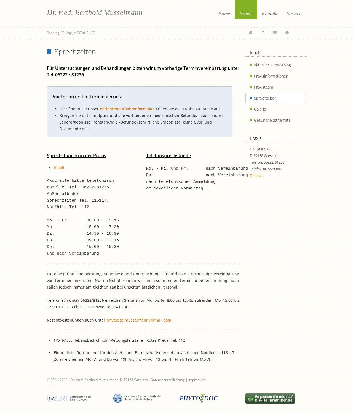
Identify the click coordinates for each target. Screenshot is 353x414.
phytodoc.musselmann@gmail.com (138, 320)
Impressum (197, 379)
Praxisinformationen (271, 76)
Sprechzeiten (265, 98)
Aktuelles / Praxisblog (272, 65)
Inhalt (59, 167)
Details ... (257, 175)
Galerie (260, 109)
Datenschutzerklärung (168, 379)
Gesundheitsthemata (272, 120)
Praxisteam (263, 87)
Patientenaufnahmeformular (127, 108)
